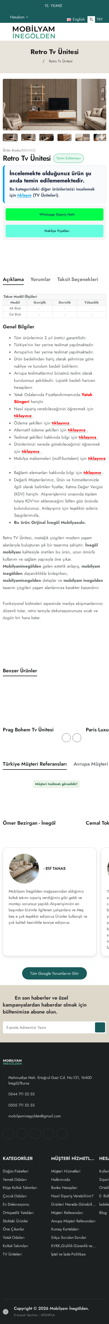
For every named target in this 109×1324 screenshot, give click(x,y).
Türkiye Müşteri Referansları (35, 764)
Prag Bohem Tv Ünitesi (28, 730)
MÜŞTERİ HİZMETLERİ (74, 1159)
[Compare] (76, 32)
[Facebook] (8, 1133)
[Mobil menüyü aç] (5, 32)
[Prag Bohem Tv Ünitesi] (42, 704)
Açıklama (13, 279)
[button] (66, 737)
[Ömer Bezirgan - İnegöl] (42, 798)
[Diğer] (34, 17)
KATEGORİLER (18, 1159)
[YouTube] (62, 1133)
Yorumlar (40, 279)
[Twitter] (35, 1133)
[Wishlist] (65, 32)
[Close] (103, 6)
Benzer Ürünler (20, 670)
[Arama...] (87, 32)
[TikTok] (48, 1133)
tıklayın (24, 195)
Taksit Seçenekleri (77, 279)
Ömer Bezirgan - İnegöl (29, 823)
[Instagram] (21, 1133)
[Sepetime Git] (99, 32)
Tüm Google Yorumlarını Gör (54, 973)
